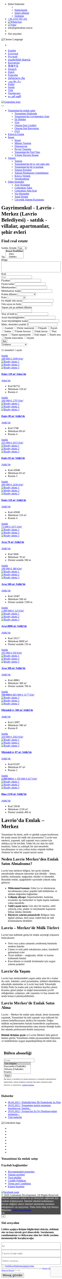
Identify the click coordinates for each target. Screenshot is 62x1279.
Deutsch (12, 69)
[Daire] (14, 254)
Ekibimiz (19, 16)
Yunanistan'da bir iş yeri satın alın (32, 164)
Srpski (11, 87)
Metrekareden (8, 287)
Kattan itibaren (9, 294)
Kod (3, 273)
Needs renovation (14, 338)
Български (14, 62)
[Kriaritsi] (17, 1072)
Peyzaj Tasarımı (23, 149)
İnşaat (11, 137)
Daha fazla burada (21, 1210)
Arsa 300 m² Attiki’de (13, 668)
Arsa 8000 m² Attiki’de (14, 626)
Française (13, 75)
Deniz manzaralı (25, 328)
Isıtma (8, 331)
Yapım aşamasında (21, 334)
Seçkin (30, 338)
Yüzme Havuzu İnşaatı (27, 155)
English (12, 50)
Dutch (11, 72)
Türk (10, 90)
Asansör (9, 328)
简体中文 (13, 65)
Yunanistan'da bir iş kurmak (29, 167)
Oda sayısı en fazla (11, 304)
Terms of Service (7, 1270)
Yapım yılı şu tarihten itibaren (16, 307)
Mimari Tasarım (23, 143)
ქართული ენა (16, 78)
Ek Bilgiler (20, 119)
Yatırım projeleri (16, 1174)
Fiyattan (5, 280)
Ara (4, 341)
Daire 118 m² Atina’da (13, 374)
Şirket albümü (22, 13)
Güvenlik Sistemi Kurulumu (29, 199)
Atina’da (5, 380)
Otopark (42, 328)
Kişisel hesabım (16, 1186)
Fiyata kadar (7, 284)
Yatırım (12, 158)
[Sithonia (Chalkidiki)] (17, 1069)
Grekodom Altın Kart (26, 190)
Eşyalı (54, 328)
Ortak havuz (41, 331)
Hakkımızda (21, 10)
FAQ (17, 131)
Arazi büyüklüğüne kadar (14, 321)
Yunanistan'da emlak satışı (21, 110)
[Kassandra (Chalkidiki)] (17, 1066)
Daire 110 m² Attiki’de (13, 500)
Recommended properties (21, 1171)
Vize (17, 122)
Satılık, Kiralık (9, 248)
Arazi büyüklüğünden (12, 317)
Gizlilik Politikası (28, 1085)
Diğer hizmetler (16, 181)
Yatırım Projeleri (23, 169)
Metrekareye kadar (11, 290)
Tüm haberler (15, 1117)
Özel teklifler (14, 1177)
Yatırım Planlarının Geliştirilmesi (31, 172)
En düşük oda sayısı (11, 300)
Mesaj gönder (13, 1275)
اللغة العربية (14, 96)
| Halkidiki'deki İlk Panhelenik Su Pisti (34, 1102)
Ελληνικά (13, 53)
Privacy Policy (47, 1268)
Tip (3, 256)
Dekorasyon (21, 146)
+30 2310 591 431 (17, 18)
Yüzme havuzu (23, 331)
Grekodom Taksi (23, 187)
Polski (11, 84)
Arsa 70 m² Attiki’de (12, 542)
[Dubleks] (14, 256)
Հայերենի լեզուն (19, 59)
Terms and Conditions (19, 1183)
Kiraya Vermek (22, 175)
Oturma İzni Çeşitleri (25, 125)
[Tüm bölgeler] (17, 1063)
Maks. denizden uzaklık (13, 324)
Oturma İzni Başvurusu (27, 128)
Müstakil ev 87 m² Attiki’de (16, 752)
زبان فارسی (14, 81)
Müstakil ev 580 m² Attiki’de (17, 710)
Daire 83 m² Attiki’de (13, 458)
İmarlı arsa (55, 334)
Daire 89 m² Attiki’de (13, 416)
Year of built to (9, 314)
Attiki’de (6, 422)
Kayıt (7, 1075)
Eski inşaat (40, 334)
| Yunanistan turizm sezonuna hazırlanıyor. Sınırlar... (29, 1107)
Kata (3, 297)
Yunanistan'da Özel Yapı (27, 152)
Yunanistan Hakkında (26, 113)
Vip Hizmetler (22, 193)
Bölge (4, 259)
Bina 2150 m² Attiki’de (14, 794)
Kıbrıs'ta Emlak (16, 134)
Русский (12, 56)
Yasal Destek (21, 196)
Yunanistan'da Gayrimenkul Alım (32, 116)
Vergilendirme (22, 178)
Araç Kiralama (22, 184)
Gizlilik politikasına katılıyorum (19, 1266)
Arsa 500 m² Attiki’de (13, 584)
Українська (14, 93)
